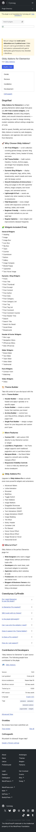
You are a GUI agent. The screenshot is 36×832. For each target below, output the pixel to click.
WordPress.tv (7, 781)
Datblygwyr (6, 778)
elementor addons (28, 705)
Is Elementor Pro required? (11, 607)
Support (4, 774)
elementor (30, 701)
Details (6, 74)
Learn (4, 771)
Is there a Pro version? (10, 637)
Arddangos (23, 755)
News (4, 758)
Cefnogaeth (8, 94)
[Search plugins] (22, 22)
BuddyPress (7, 797)
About (4, 755)
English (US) (30, 697)
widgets (31, 709)
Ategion (21, 761)
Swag (22, 781)
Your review (6, 729)
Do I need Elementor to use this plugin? (9, 600)
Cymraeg (9, 806)
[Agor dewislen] (33, 3)
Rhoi (21, 778)
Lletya (4, 761)
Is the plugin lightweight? (10, 619)
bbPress (6, 794)
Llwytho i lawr (7, 67)
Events (21, 774)
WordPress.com (8, 787)
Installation (8, 84)
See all (31, 729)
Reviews (7, 79)
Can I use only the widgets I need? (14, 625)
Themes (22, 758)
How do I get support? (10, 643)
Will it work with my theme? (11, 613)
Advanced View (7, 714)
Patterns (22, 765)
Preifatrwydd (6, 765)
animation (23, 701)
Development (8, 89)
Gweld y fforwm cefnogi (10, 743)
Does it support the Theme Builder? (14, 631)
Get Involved (23, 771)
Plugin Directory (7, 8)
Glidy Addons (10, 62)
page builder (23, 709)
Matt (4, 791)
